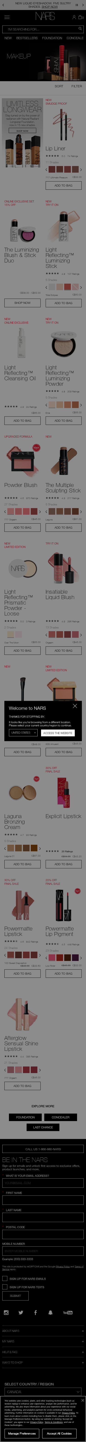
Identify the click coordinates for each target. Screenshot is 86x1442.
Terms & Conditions (54, 1422)
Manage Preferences (22, 1433)
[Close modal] (74, 705)
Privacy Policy (68, 1413)
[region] (43, 1419)
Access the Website (57, 733)
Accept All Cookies (59, 1433)
